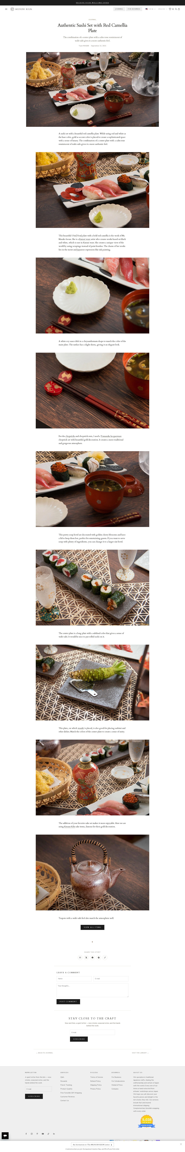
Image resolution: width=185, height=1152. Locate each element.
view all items (92, 927)
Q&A (62, 1077)
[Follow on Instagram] (32, 1134)
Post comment (68, 1002)
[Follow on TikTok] (48, 1134)
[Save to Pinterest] (98, 957)
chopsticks (70, 436)
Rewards (63, 1081)
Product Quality (66, 1089)
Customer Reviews (67, 1097)
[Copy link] (105, 957)
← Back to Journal (44, 1053)
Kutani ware (84, 239)
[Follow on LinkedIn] (54, 1134)
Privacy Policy (95, 1089)
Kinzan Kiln (69, 826)
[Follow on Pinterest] (37, 1134)
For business (134, 9)
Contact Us (64, 1100)
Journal (119, 9)
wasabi (81, 728)
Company (115, 1089)
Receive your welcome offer (92, 3)
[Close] (181, 1144)
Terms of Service (96, 1077)
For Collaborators (118, 1081)
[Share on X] (86, 957)
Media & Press (117, 1085)
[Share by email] (80, 957)
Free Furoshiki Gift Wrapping (71, 1093)
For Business (116, 1077)
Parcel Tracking (66, 1085)
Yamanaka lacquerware (111, 436)
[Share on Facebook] (92, 957)
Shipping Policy (96, 1085)
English (161, 9)
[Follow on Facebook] (26, 1134)
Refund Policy (95, 1081)
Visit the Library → (140, 1053)
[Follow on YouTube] (43, 1134)
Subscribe (79, 1039)
